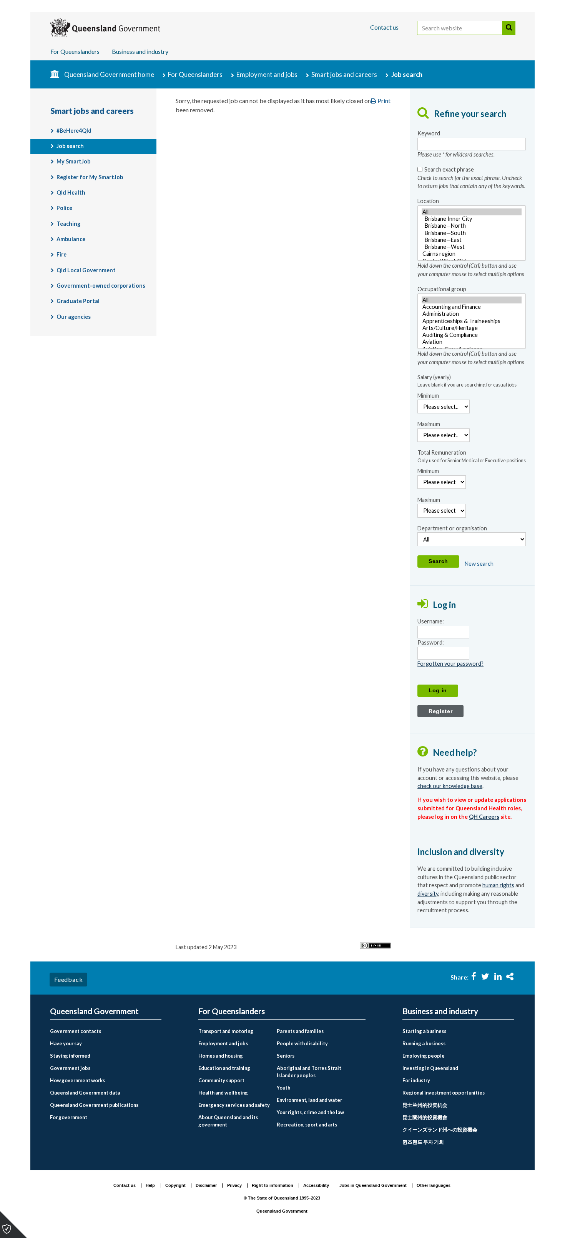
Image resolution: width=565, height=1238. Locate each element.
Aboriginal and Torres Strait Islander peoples (309, 1071)
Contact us (384, 27)
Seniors (285, 1056)
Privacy (234, 1185)
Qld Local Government (86, 270)
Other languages (433, 1185)
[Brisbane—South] (472, 233)
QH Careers (484, 816)
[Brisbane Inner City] (472, 218)
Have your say (66, 1043)
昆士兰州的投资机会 (424, 1105)
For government (68, 1117)
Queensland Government (94, 1011)
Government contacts (75, 1031)
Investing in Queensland (430, 1068)
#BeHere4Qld (73, 130)
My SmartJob (73, 161)
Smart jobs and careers (344, 74)
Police (64, 208)
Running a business (423, 1043)
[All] (472, 211)
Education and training (224, 1068)
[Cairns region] (472, 253)
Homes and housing (220, 1056)
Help (150, 1185)
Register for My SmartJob (89, 177)
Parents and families (300, 1031)
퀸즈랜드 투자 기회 (423, 1142)
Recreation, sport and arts (307, 1124)
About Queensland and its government (228, 1121)
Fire (61, 254)
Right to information (272, 1185)
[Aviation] (472, 341)
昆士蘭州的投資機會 (424, 1117)
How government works (77, 1080)
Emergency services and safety (234, 1105)
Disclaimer (206, 1185)
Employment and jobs (266, 74)
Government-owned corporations (100, 285)
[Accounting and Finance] (472, 306)
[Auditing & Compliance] (472, 335)
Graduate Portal (78, 301)
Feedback (68, 979)
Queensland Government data (85, 1093)
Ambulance (70, 239)
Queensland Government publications (94, 1105)
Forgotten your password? (450, 663)
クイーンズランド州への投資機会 (439, 1129)
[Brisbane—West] (472, 246)
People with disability (302, 1043)
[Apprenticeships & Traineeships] (472, 321)
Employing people (423, 1056)
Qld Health (70, 192)
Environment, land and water (309, 1100)
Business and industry (140, 51)
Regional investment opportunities (443, 1093)
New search (479, 563)
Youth (283, 1088)
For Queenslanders (75, 51)
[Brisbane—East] (472, 240)
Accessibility (316, 1185)
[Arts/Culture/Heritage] (472, 328)
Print (383, 100)
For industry (416, 1080)
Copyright (175, 1185)
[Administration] (472, 313)
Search (508, 28)
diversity (427, 893)
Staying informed (70, 1056)
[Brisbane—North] (472, 225)
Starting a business (424, 1031)
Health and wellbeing (223, 1093)
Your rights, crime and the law (310, 1112)
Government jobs (70, 1068)
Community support (221, 1080)
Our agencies (73, 316)
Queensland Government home (109, 74)
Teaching (68, 223)
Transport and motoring (225, 1031)
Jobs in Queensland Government (373, 1185)
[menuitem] (105, 1031)
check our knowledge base (449, 786)
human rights (498, 885)
